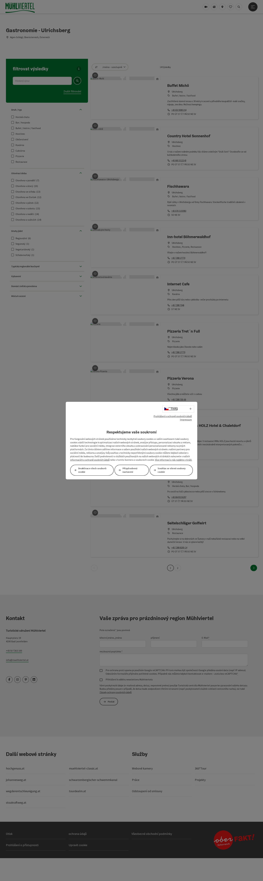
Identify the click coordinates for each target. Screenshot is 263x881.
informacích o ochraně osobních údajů (90, 459)
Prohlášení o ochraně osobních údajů (173, 416)
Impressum (186, 419)
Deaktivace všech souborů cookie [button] (92, 470)
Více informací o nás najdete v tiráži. (173, 459)
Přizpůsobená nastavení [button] (130, 470)
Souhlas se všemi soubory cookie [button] (172, 470)
